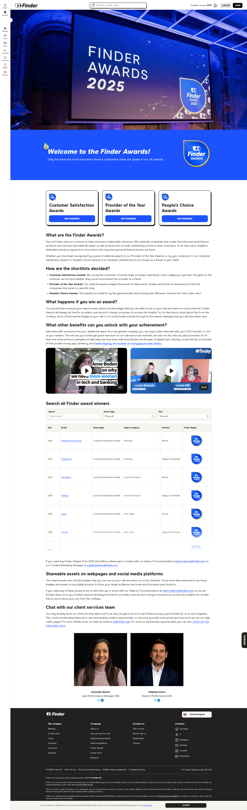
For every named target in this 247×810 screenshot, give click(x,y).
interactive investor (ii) (71, 441)
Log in (226, 5)
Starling (64, 496)
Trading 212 (66, 459)
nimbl (63, 514)
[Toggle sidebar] (10, 20)
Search (51, 412)
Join (237, 5)
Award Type (109, 412)
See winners (72, 219)
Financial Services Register (168, 796)
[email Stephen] (155, 700)
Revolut (64, 532)
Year (161, 412)
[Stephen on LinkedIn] (158, 700)
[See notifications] (215, 5)
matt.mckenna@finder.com (190, 561)
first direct (66, 477)
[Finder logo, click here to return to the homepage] (30, 5)
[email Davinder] (98, 700)
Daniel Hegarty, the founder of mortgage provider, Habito (128, 343)
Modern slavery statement (115, 770)
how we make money (84, 785)
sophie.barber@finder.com (102, 565)
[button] (86, 371)
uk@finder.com (121, 622)
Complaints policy (137, 770)
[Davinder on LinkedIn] (102, 700)
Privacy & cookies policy (89, 770)
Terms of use (70, 770)
